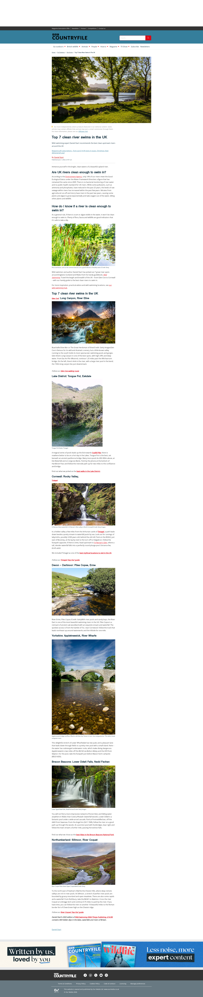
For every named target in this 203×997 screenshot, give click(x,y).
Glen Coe (55, 298)
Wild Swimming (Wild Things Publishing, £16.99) (94, 917)
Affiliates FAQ (83, 131)
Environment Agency (73, 176)
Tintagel (55, 480)
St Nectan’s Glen (100, 542)
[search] (148, 38)
